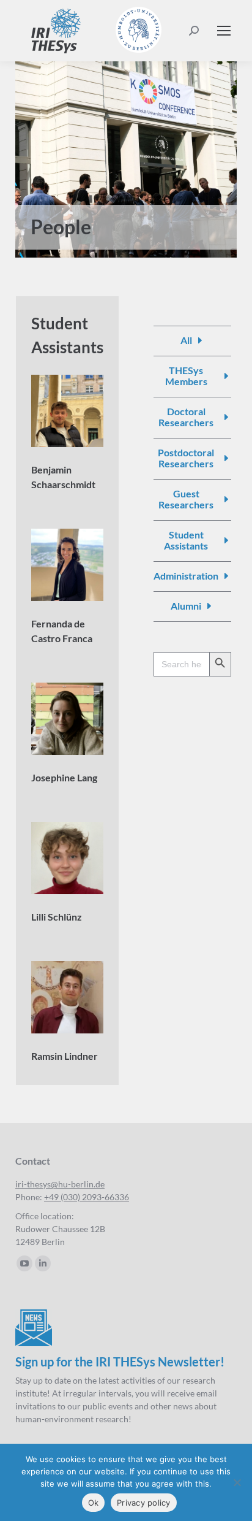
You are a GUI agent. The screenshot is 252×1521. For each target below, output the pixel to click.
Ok (93, 1503)
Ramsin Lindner (64, 1056)
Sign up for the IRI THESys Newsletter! (119, 1361)
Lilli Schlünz (56, 916)
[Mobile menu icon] (224, 31)
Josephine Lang (64, 777)
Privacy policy (144, 1503)
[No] (237, 1482)
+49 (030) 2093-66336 (86, 1197)
